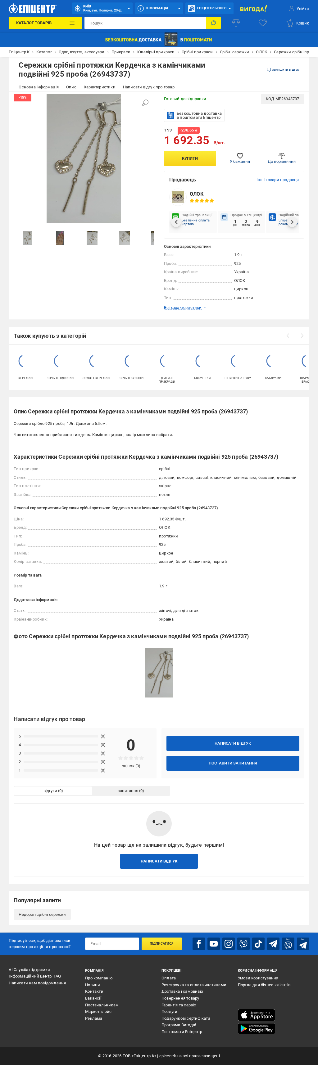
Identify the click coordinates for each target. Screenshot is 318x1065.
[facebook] (199, 944)
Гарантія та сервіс (178, 1005)
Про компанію (99, 978)
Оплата (168, 978)
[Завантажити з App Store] (256, 1015)
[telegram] (273, 944)
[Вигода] (253, 8)
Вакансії (93, 998)
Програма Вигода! (178, 1025)
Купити (190, 158)
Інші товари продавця (278, 179)
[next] (302, 335)
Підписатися (162, 944)
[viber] (243, 944)
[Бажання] (263, 23)
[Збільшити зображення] (145, 102)
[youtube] (213, 944)
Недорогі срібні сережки (42, 914)
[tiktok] (258, 944)
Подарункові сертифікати (186, 1018)
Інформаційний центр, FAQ (35, 976)
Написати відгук (233, 743)
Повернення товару (180, 998)
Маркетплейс (98, 1011)
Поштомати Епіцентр (181, 1031)
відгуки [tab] (50, 790)
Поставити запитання (233, 763)
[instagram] (228, 944)
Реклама (93, 1018)
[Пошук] (213, 23)
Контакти (94, 991)
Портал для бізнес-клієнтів (264, 985)
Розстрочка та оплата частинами (193, 985)
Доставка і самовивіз (182, 991)
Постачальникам (102, 1005)
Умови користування (258, 978)
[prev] (288, 335)
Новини (92, 985)
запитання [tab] (128, 790)
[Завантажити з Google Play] (256, 1028)
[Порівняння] (236, 23)
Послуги (169, 1011)
